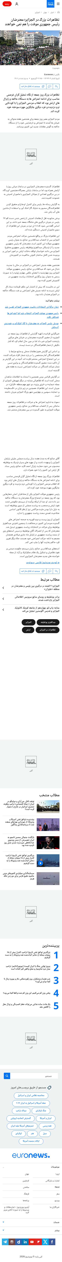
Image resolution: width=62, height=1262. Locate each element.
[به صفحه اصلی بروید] (50, 4)
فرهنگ (26, 1194)
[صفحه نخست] (58, 12)
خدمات (56, 1222)
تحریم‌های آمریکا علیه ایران (22, 1126)
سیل (45, 1133)
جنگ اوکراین (41, 1111)
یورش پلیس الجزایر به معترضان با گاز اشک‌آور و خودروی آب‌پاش (31, 325)
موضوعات (55, 1167)
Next (57, 1187)
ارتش (28, 630)
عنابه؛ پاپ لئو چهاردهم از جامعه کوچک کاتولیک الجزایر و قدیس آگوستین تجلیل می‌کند (37, 610)
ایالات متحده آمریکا (31, 1141)
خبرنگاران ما (54, 1207)
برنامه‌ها (26, 1201)
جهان (45, 12)
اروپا (57, 1174)
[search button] (7, 1076)
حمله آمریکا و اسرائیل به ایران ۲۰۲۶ (31, 1103)
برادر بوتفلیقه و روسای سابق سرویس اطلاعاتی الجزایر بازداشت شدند (37, 599)
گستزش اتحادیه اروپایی (20, 1118)
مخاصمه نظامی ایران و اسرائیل (31, 1095)
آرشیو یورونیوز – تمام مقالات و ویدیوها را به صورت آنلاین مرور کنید (16, 1210)
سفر (57, 1194)
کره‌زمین (26, 1181)
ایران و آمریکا (46, 1118)
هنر (32, 1133)
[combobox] (31, 1076)
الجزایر (37, 12)
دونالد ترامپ (21, 1111)
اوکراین (18, 1133)
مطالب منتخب (49, 795)
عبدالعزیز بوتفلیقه (48, 622)
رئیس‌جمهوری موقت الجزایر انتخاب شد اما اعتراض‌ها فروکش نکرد (33, 315)
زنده (7, 3)
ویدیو (57, 1201)
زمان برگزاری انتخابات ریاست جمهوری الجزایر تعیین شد (32, 307)
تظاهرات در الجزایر (47, 630)
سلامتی (26, 1187)
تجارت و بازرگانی (52, 1181)
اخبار (52, 12)
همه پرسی (47, 1126)
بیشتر (57, 1231)
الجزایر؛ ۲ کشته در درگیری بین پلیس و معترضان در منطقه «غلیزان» (35, 588)
